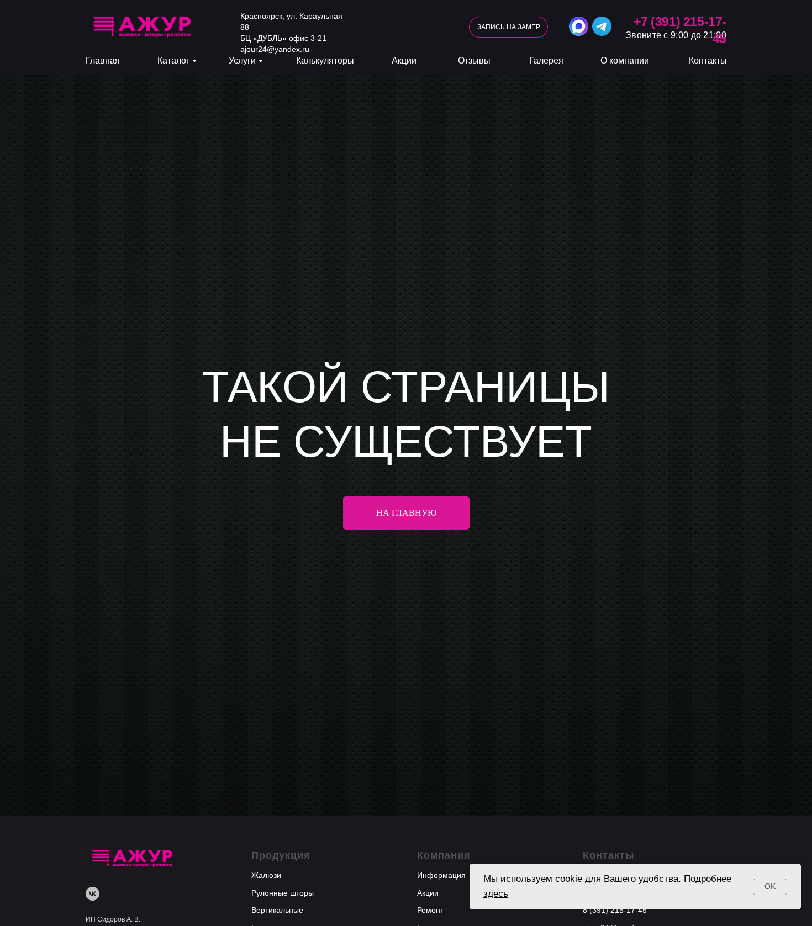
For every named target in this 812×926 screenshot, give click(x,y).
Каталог (173, 60)
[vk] (92, 894)
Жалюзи (266, 875)
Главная (103, 60)
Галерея (546, 60)
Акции (404, 60)
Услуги (242, 60)
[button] (508, 27)
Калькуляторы (325, 60)
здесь (495, 893)
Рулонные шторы (282, 892)
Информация (441, 875)
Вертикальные (277, 910)
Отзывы (474, 60)
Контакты (708, 60)
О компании (624, 60)
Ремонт (430, 910)
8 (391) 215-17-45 (615, 910)
